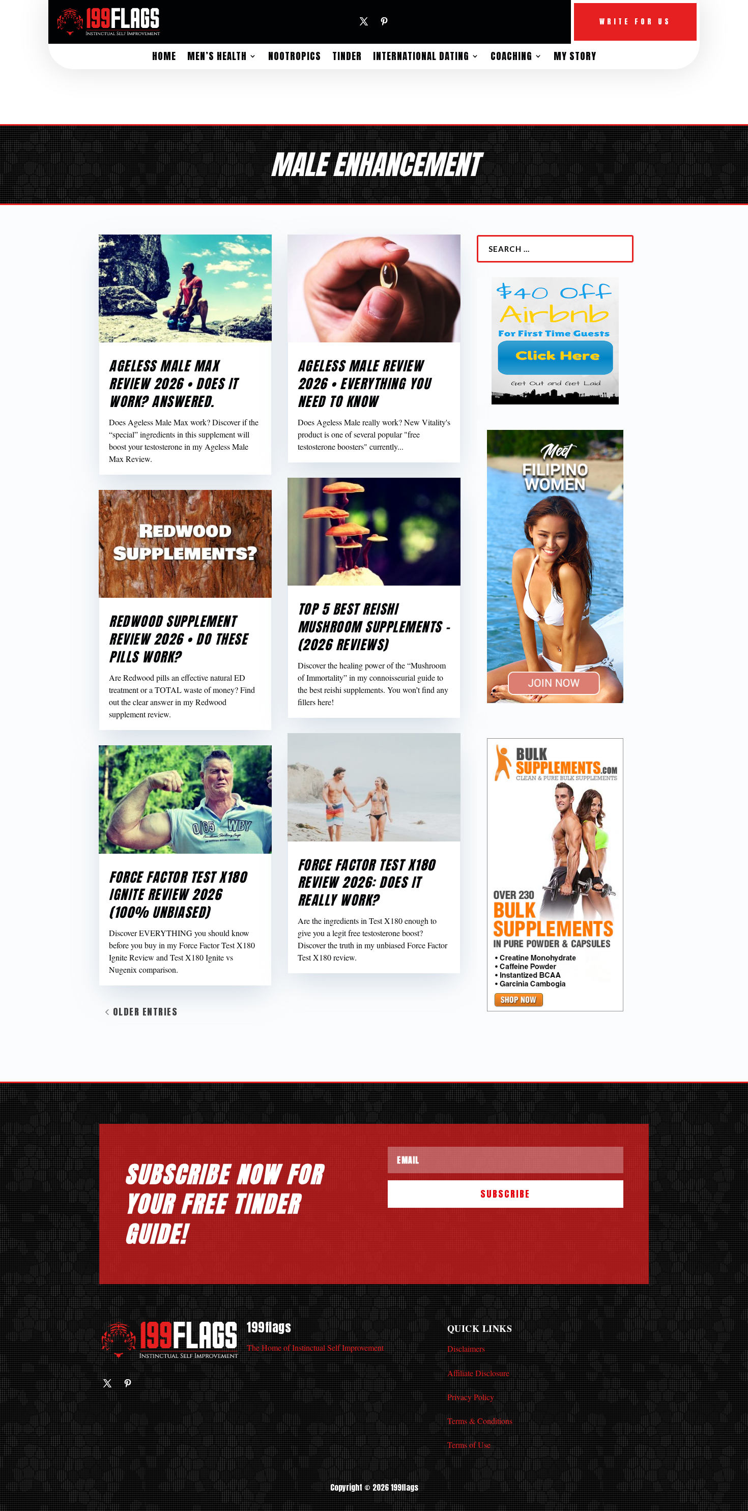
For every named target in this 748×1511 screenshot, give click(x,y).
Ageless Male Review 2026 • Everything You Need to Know (364, 384)
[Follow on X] (364, 21)
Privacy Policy (470, 1396)
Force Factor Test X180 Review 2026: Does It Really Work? (366, 883)
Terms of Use (469, 1444)
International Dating (421, 56)
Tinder (347, 56)
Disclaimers (466, 1348)
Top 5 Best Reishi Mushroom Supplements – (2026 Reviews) (374, 627)
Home (164, 56)
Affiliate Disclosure (478, 1373)
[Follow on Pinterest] (384, 21)
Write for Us (635, 21)
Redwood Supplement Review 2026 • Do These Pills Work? (178, 639)
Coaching (511, 56)
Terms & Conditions (479, 1420)
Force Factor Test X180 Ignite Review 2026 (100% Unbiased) (177, 895)
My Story (575, 56)
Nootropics (294, 56)
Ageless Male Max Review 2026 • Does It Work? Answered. (173, 384)
